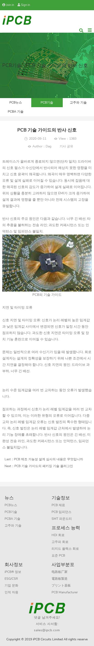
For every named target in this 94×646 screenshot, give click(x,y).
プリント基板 (61, 585)
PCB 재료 (58, 505)
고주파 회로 (60, 542)
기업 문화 (11, 585)
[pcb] (16, 20)
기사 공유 (66, 146)
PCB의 (37, 294)
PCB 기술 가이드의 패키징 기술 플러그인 (43, 466)
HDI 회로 (58, 535)
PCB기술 (47, 102)
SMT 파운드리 (62, 519)
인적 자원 (11, 592)
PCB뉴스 (15, 102)
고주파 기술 (78, 102)
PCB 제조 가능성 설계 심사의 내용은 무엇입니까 (48, 459)
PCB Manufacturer (65, 592)
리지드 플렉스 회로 (65, 549)
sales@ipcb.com (47, 630)
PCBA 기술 (16, 111)
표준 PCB (58, 555)
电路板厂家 (60, 572)
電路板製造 (60, 579)
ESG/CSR (11, 579)
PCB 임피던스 (61, 512)
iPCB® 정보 (13, 572)
